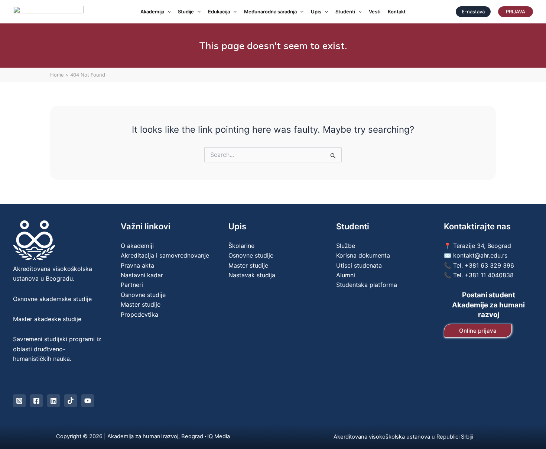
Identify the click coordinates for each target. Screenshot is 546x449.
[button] (167, 11)
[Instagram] (19, 400)
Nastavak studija (251, 275)
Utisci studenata (359, 265)
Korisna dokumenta (363, 255)
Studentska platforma (366, 284)
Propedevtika (139, 314)
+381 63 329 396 (489, 265)
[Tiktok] (70, 400)
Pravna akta (137, 265)
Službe (345, 245)
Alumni (345, 275)
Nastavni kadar (142, 275)
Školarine (241, 245)
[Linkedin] (53, 400)
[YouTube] (87, 400)
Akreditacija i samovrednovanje (165, 255)
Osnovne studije (143, 294)
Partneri (132, 284)
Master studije (140, 304)
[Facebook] (36, 400)
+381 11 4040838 (489, 275)
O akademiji (137, 245)
